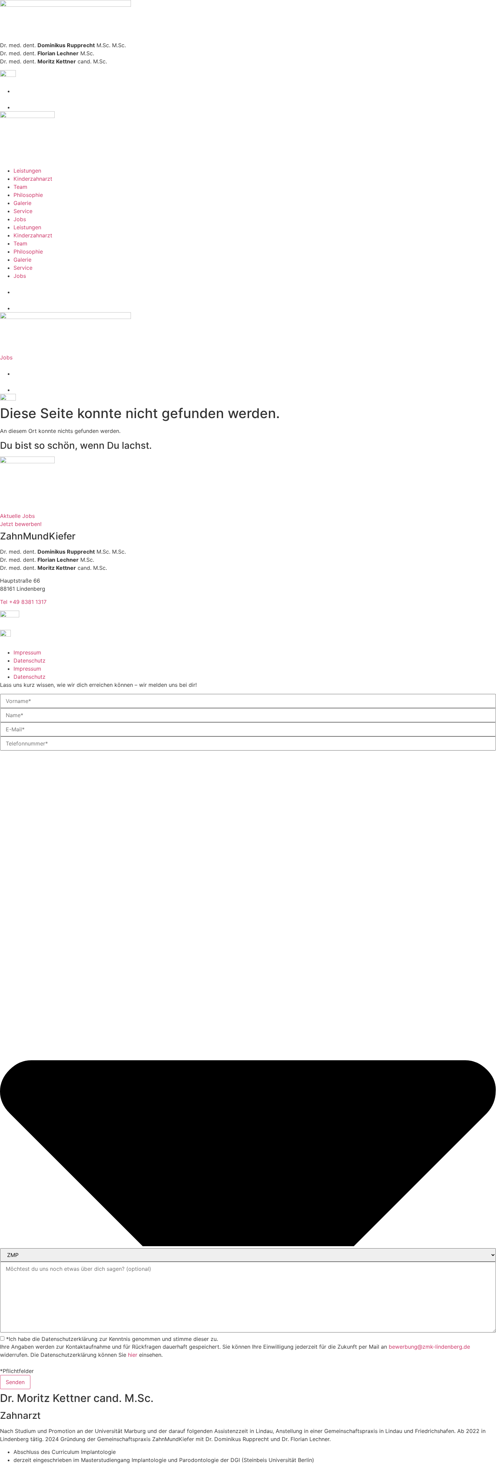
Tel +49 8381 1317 (23, 601)
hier (132, 1354)
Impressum (27, 652)
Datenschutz (29, 660)
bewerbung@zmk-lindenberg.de (429, 1346)
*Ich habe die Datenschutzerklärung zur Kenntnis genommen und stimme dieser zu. (112, 1339)
